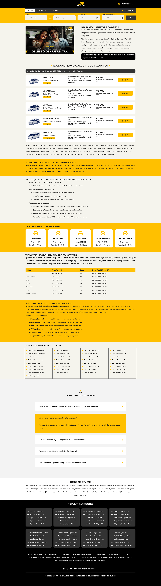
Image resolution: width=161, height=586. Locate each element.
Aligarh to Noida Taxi (121, 514)
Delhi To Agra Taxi (120, 533)
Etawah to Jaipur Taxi (94, 545)
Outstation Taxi (50, 554)
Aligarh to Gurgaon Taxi (122, 518)
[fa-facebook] (64, 569)
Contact (101, 561)
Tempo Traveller (102, 554)
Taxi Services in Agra (56, 485)
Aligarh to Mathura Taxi (122, 524)
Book (124, 80)
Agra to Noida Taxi (37, 514)
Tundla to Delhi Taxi (37, 539)
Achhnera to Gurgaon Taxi (67, 533)
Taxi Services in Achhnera (74, 485)
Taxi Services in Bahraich (36, 492)
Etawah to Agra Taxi (93, 533)
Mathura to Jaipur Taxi (66, 524)
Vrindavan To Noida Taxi (95, 514)
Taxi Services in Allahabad (112, 485)
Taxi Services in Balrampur (72, 492)
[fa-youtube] (72, 569)
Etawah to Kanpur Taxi (94, 536)
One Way (30, 10)
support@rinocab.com (86, 569)
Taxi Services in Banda (91, 492)
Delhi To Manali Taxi (121, 542)
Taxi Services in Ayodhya (106, 489)
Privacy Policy (61, 561)
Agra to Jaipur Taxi (37, 524)
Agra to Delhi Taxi (36, 511)
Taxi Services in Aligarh (93, 485)
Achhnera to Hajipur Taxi (67, 545)
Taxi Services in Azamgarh (86, 489)
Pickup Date (82, 14)
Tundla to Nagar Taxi (37, 545)
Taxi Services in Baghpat (125, 489)
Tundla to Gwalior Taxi (38, 536)
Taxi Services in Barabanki (110, 492)
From (27, 14)
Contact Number (108, 14)
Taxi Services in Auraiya (67, 489)
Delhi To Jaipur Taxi (121, 539)
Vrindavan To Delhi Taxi (94, 511)
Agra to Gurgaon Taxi (38, 518)
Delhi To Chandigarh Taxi (123, 545)
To (54, 14)
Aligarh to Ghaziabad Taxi (123, 521)
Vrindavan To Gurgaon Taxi (96, 518)
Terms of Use (126, 558)
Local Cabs (56, 10)
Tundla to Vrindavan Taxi (39, 533)
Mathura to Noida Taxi (66, 514)
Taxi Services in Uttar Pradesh (37, 485)
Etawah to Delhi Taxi (93, 542)
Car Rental (38, 554)
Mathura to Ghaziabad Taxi (68, 521)
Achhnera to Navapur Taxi (67, 542)
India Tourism (80, 558)
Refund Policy (75, 561)
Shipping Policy (89, 561)
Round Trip (42, 10)
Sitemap (104, 558)
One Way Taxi (64, 554)
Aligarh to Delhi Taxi (121, 511)
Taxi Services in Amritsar (48, 489)
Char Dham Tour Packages (82, 554)
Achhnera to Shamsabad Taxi (68, 536)
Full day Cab (67, 558)
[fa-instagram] (68, 569)
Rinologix (111, 576)
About (29, 554)
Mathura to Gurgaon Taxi (67, 518)
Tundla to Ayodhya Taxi (38, 542)
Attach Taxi (114, 558)
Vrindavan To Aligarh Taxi (95, 524)
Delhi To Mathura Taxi (122, 536)
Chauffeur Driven (53, 558)
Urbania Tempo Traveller (122, 554)
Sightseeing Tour (36, 558)
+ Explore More (80, 495)
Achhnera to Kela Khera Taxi (68, 539)
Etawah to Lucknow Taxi (95, 539)
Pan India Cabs (93, 558)
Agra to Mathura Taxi (37, 521)
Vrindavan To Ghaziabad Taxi (96, 521)
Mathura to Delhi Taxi (66, 511)
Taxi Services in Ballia (54, 492)
